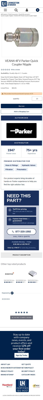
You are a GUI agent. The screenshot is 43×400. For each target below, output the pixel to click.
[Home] (10, 3)
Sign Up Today (21, 355)
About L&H (5, 364)
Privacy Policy (7, 371)
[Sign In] (27, 10)
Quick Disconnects (24, 14)
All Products (4, 14)
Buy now (21, 106)
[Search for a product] (16, 10)
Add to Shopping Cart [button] (21, 111)
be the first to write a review (21, 317)
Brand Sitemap (7, 375)
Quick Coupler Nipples (7, 15)
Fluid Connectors (13, 14)
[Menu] (5, 10)
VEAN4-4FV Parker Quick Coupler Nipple (25, 15)
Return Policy (28, 368)
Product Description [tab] (21, 255)
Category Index (28, 375)
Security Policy (28, 371)
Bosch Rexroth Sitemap (11, 368)
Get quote (26, 364)
